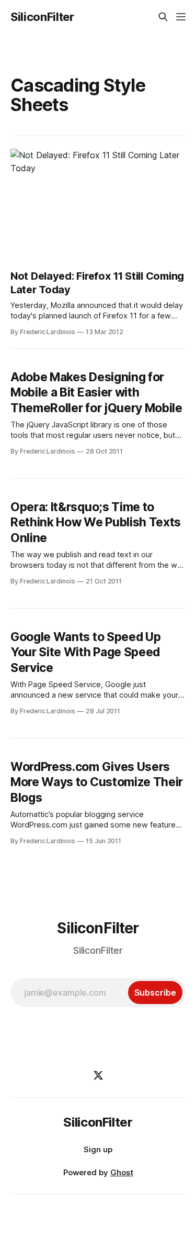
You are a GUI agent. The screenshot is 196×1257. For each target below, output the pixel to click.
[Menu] (180, 16)
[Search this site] (163, 16)
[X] (98, 1075)
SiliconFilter (42, 17)
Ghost (121, 1172)
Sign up (98, 1149)
